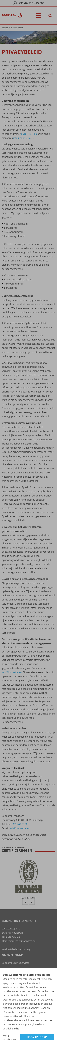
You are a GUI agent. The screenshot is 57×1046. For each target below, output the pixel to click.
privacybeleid (32, 1024)
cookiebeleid (10, 1028)
